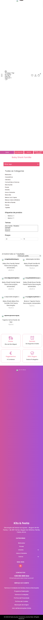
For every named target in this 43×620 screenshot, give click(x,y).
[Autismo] (21, 231)
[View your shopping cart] (39, 75)
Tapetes (7, 207)
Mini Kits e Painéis (10, 202)
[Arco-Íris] (21, 229)
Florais (7, 187)
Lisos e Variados (10, 192)
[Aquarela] (21, 227)
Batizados (8, 174)
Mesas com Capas (11, 197)
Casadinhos (9, 177)
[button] (1, 75)
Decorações (8, 185)
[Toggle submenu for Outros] (38, 556)
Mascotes (8, 195)
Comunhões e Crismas (12, 182)
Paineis (7, 205)
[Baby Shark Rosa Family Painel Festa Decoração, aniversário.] (32, 284)
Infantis (7, 190)
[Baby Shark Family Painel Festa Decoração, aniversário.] (11, 284)
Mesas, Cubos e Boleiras (12, 200)
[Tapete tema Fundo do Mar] (11, 320)
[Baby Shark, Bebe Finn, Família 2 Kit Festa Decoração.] (11, 303)
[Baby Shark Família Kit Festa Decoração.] (32, 265)
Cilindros (7, 179)
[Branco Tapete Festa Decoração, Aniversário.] (32, 303)
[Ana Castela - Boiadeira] (21, 226)
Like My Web (29, 617)
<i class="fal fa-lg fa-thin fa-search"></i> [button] (9, 76)
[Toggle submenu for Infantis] (38, 549)
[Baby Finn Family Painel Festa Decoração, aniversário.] (11, 265)
